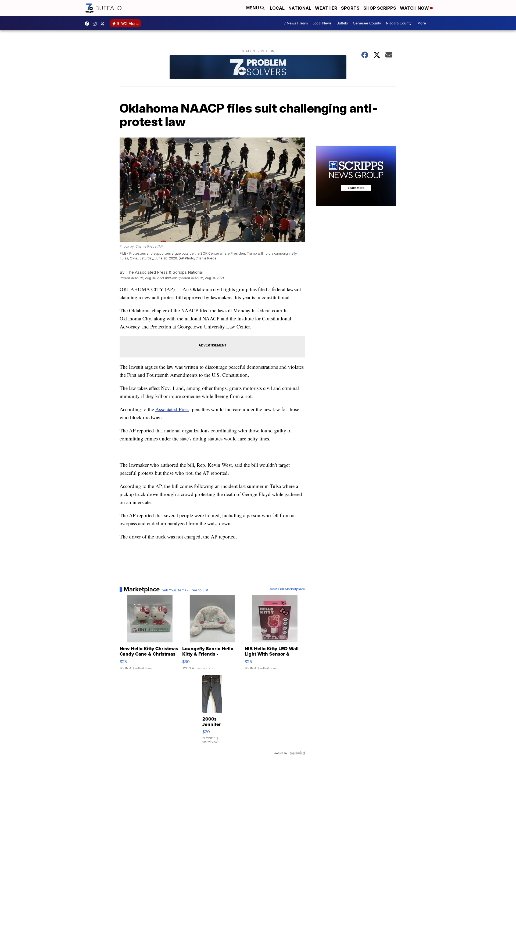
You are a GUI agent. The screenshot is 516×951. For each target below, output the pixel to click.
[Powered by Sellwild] (297, 753)
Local (277, 8)
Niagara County (398, 23)
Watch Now (415, 8)
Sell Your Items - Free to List (185, 590)
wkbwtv (88, 23)
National (299, 8)
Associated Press (172, 409)
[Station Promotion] (258, 67)
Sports (350, 8)
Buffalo (342, 23)
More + (423, 23)
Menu (253, 8)
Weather (326, 8)
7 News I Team (296, 23)
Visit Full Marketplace (287, 589)
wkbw (96, 23)
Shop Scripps (379, 8)
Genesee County (367, 23)
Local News (322, 23)
